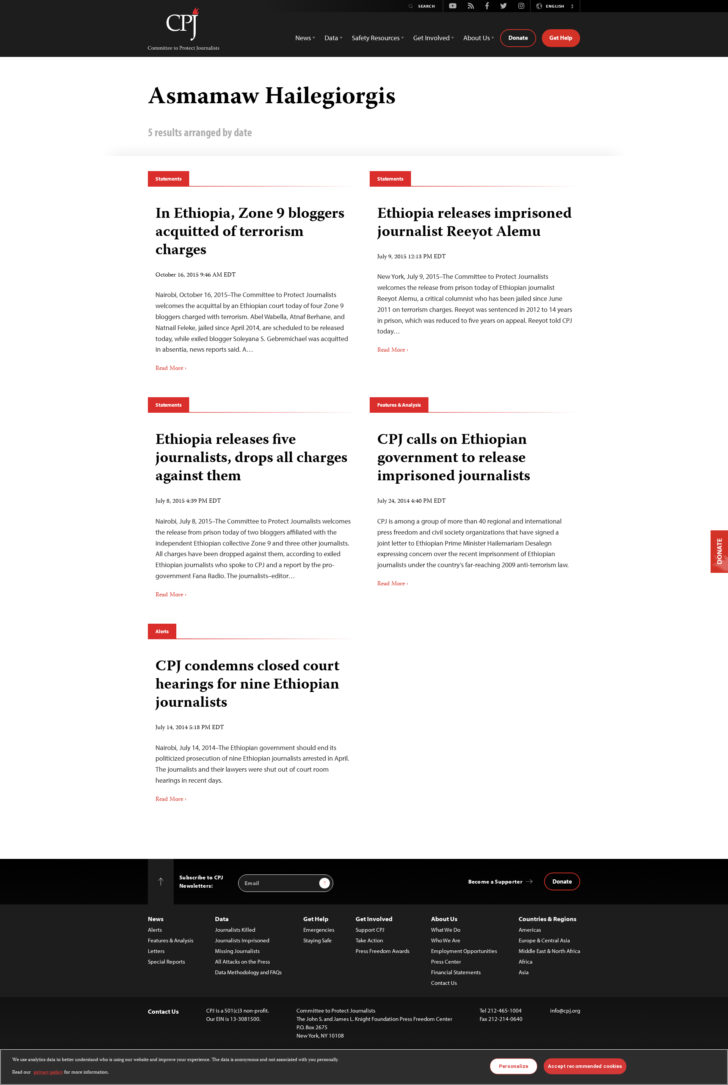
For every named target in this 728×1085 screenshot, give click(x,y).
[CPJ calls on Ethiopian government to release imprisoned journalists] (475, 507)
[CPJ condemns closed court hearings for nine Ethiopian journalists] (253, 728)
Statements (168, 178)
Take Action (369, 940)
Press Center (446, 961)
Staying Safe (317, 940)
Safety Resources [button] (376, 37)
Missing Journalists (237, 950)
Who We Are (445, 940)
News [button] (303, 37)
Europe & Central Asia (544, 940)
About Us (444, 919)
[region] (364, 1067)
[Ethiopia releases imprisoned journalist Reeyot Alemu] (475, 277)
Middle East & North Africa (549, 950)
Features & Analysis (399, 404)
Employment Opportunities (464, 950)
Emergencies (318, 929)
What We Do (445, 929)
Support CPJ (370, 929)
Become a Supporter (495, 881)
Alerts (162, 631)
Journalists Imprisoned (242, 940)
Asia (524, 972)
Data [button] (331, 37)
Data (222, 919)
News (155, 919)
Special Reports (166, 961)
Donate (518, 37)
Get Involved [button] (431, 37)
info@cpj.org (565, 1010)
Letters (156, 950)
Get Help (561, 37)
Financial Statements (456, 972)
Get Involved (374, 919)
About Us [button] (476, 37)
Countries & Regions (547, 919)
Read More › (171, 369)
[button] (572, 6)
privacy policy (48, 1072)
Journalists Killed (235, 929)
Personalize (513, 1066)
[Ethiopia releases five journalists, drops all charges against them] (253, 512)
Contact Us (444, 982)
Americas (530, 929)
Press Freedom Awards (383, 950)
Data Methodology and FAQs (248, 972)
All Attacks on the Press (242, 961)
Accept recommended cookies (585, 1066)
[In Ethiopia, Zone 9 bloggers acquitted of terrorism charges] (253, 286)
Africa (525, 961)
